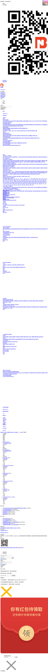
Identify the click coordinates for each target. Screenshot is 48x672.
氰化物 (15, 160)
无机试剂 (5, 238)
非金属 (9, 341)
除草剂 (29, 138)
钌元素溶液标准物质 (7, 443)
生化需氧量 (19, 164)
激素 (10, 306)
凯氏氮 (32, 164)
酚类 (15, 228)
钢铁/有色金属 (6, 190)
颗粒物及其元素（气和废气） (9, 166)
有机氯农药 (26, 172)
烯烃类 (15, 237)
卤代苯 (4, 336)
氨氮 (39, 164)
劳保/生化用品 (6, 350)
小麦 (17, 130)
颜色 (45, 156)
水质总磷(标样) (6, 520)
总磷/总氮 (11, 165)
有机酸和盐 (25, 300)
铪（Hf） (41, 180)
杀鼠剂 (7, 135)
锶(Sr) (39, 182)
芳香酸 (10, 336)
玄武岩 (11, 267)
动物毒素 (13, 128)
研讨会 (4, 418)
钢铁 (4, 211)
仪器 (4, 345)
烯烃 (6, 228)
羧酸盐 (27, 228)
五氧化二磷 (26, 187)
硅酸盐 (28, 161)
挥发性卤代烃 (38, 171)
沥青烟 (5, 188)
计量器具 (7, 344)
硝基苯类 (15, 172)
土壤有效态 (9, 264)
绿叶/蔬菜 (30, 130)
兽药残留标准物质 (6, 123)
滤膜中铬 (27, 167)
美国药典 (13, 304)
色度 (4, 156)
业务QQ (6, 530)
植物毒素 (24, 128)
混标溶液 (9, 160)
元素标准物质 (5, 232)
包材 (4, 352)
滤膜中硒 (23, 167)
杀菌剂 (20, 138)
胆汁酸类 (12, 300)
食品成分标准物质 (6, 141)
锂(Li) (18, 181)
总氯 (25, 160)
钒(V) (16, 183)
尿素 (42, 161)
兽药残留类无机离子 (35, 306)
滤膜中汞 (11, 167)
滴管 (10, 348)
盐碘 (36, 130)
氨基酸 (8, 142)
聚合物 (6, 341)
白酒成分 (15, 142)
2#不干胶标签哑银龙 (7, 519)
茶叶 (24, 130)
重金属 (4, 199)
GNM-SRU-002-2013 (7, 473)
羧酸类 (7, 336)
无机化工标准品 (6, 231)
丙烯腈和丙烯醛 (41, 172)
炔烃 (30, 228)
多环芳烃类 (14, 135)
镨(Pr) (8, 182)
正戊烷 (44, 191)
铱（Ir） (8, 181)
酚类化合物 (44, 171)
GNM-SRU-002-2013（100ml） (9, 496)
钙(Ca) (40, 178)
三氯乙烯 (34, 191)
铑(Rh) (19, 182)
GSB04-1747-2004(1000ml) (8, 465)
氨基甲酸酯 (16, 138)
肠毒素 (16, 128)
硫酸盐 (18, 160)
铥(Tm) (11, 183)
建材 (4, 268)
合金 (4, 208)
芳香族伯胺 (23, 135)
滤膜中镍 (6, 169)
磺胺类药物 (10, 124)
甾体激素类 (5, 124)
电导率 (6, 122)
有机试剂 (5, 236)
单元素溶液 (5, 178)
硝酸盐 (8, 161)
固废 (4, 176)
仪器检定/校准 (12, 373)
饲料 (22, 130)
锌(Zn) (27, 183)
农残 (32, 339)
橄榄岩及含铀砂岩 (19, 267)
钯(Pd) (6, 182)
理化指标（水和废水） (7, 155)
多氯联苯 (19, 135)
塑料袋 (12, 348)
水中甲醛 (2, 97)
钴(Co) (4, 180)
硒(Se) (30, 182)
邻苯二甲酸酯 (31, 336)
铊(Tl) (8, 183)
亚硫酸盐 (36, 161)
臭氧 (16, 187)
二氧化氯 (6, 158)
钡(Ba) (32, 178)
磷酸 (15, 188)
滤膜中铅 (15, 167)
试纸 (8, 348)
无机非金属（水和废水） (8, 159)
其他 (34, 339)
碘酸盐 (39, 161)
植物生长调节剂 (34, 138)
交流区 (4, 422)
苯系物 (34, 171)
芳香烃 (35, 228)
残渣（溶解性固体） (14, 156)
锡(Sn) (36, 182)
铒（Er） (19, 180)
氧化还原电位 (27, 156)
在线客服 (2, 109)
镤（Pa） (28, 184)
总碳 (29, 164)
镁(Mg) (23, 181)
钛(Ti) (6, 183)
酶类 (12, 306)
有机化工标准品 (6, 227)
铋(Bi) (37, 178)
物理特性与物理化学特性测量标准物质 (11, 371)
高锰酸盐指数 (13, 164)
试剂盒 (4, 131)
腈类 (41, 228)
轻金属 (4, 196)
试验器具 (11, 344)
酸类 (8, 237)
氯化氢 (35, 187)
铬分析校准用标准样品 (7, 510)
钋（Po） (8, 184)
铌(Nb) (35, 181)
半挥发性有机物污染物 (19, 171)
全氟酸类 (14, 336)
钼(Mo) (30, 181)
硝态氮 (4, 165)
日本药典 (16, 304)
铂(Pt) (11, 182)
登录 (4, 3)
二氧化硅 (25, 161)
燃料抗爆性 (9, 376)
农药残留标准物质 (6, 136)
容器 (4, 344)
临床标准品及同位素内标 (8, 299)
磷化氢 (41, 187)
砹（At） (12, 184)
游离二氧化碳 (38, 156)
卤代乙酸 (20, 161)
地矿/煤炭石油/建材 (7, 262)
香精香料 (22, 336)
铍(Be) (34, 178)
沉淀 (10, 194)
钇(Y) (21, 183)
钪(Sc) (28, 182)
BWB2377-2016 (6, 441)
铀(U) (14, 183)
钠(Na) (33, 181)
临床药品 (5, 298)
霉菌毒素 (5, 128)
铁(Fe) (25, 180)
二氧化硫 (5, 187)
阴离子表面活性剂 (44, 164)
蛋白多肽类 (30, 300)
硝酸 (13, 188)
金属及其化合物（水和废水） (9, 177)
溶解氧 (4, 164)
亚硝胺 (4, 135)
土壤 (4, 263)
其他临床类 (41, 300)
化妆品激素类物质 (18, 339)
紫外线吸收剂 (5, 339)
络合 (12, 194)
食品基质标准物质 (6, 129)
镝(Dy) (15, 180)
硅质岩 (8, 267)
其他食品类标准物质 (7, 134)
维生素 (11, 142)
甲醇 (23, 191)
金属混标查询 (3, 107)
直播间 (8, 527)
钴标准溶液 (5, 511)
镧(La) (15, 181)
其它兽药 (21, 125)
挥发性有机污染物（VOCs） (9, 171)
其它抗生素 (15, 124)
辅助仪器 (9, 346)
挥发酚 (28, 171)
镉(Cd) (43, 178)
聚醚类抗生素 (32, 124)
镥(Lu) (21, 181)
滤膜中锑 (31, 167)
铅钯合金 (9, 209)
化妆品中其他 (25, 339)
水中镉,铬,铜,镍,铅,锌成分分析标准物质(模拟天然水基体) (14, 508)
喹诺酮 (29, 339)
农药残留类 (28, 306)
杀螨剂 (26, 138)
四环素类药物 (26, 124)
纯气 (6, 176)
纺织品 (4, 335)
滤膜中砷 (19, 167)
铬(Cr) (7, 180)
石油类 (31, 171)
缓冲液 (6, 197)
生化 (6, 351)
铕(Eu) (22, 180)
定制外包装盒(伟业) (7, 523)
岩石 (4, 266)
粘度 (24, 372)
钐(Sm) (33, 182)
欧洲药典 (9, 304)
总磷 (35, 164)
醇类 (10, 237)
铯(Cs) (9, 180)
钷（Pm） (24, 184)
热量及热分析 (33, 372)
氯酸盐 (39, 160)
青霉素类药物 (38, 124)
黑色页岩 (5, 267)
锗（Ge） (37, 180)
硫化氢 (30, 187)
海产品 (19, 130)
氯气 (33, 187)
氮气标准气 (9, 176)
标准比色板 (38, 372)
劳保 (4, 351)
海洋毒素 (20, 128)
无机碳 (27, 164)
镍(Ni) (41, 181)
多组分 (7, 167)
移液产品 (5, 348)
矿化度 (19, 156)
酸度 (31, 156)
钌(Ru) (22, 182)
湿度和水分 (27, 372)
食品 (4, 118)
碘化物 (33, 160)
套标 (14, 145)
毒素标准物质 (5, 127)
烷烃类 (12, 237)
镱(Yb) (24, 183)
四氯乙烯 (38, 191)
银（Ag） (14, 178)
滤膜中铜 (42, 167)
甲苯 (15, 191)
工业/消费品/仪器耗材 (7, 334)
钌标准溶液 (5, 458)
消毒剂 (34, 135)
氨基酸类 (8, 300)
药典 (4, 303)
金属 (4, 341)
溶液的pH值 (5, 372)
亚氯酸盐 (32, 161)
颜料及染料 (26, 336)
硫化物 (12, 160)
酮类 (13, 228)
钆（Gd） (32, 180)
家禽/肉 (33, 130)
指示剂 (9, 197)
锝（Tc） (43, 183)
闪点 (22, 372)
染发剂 (37, 339)
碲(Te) (44, 182)
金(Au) (25, 178)
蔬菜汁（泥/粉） (8, 130)
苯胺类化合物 (10, 172)
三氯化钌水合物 (6, 489)
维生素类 (20, 300)
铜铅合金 (5, 209)
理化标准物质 (5, 119)
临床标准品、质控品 (7, 302)
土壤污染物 (14, 264)
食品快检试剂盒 (6, 133)
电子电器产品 (5, 340)
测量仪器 (5, 346)
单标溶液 (5, 160)
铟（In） (4, 181)
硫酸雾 (38, 187)
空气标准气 (14, 176)
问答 (4, 423)
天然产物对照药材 (6, 234)
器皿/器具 (5, 342)
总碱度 (33, 156)
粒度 (4, 122)
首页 (1, 527)
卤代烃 (32, 228)
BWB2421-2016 (6, 449)
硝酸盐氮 (12, 161)
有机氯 (7, 138)
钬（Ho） (45, 180)
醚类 (17, 228)
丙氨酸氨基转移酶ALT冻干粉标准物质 (11, 522)
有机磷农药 (31, 172)
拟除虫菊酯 (11, 138)
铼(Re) (16, 182)
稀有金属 (5, 194)
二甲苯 (17, 191)
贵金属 (4, 201)
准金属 (4, 206)
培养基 (16, 197)
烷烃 (4, 228)
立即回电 (13, 575)
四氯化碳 (30, 191)
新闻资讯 (5, 419)
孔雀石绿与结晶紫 (7, 125)
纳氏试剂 (2, 92)
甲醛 (25, 171)
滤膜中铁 (39, 167)
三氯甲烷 (26, 191)
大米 (15, 130)
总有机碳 (23, 164)
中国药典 (5, 304)
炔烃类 (32, 237)
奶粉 (13, 130)
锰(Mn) (27, 181)
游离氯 (22, 160)
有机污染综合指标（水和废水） (9, 163)
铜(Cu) (12, 180)
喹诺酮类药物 (20, 124)
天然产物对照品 (6, 233)
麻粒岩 (14, 267)
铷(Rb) (13, 182)
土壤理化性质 (19, 264)
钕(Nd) (38, 181)
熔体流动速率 (15, 372)
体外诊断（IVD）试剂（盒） (9, 305)
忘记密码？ (2, 565)
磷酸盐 (5, 161)
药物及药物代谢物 (22, 306)
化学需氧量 (8, 164)
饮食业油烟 (9, 188)
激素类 (4, 300)
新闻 (4, 421)
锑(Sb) (25, 182)
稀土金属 (5, 203)
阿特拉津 (36, 172)
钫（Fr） (16, 184)
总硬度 (42, 156)
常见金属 (5, 191)
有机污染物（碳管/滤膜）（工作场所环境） (12, 189)
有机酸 (24, 228)
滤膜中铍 (35, 167)
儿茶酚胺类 (16, 300)
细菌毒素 (9, 128)
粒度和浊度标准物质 (7, 375)
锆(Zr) (30, 183)
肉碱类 (34, 300)
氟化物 (30, 160)
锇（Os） (12, 181)
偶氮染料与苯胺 (38, 336)
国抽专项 (5, 145)
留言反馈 (2, 532)
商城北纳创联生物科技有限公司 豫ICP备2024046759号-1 (12, 547)
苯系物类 (5, 237)
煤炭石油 (5, 270)
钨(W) (19, 183)
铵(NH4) (33, 183)
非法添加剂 (5, 140)
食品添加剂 (5, 139)
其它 (11, 122)
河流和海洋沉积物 (6, 272)
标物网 (1, 432)
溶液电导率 (10, 372)
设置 (16, 657)
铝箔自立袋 (5, 518)
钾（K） (28, 178)
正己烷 (41, 191)
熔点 (20, 372)
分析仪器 (13, 346)
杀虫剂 (23, 138)
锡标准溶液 (5, 514)
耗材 (4, 347)
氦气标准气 (19, 176)
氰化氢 (22, 187)
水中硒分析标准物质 (7, 509)
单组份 (4, 167)
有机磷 (4, 138)
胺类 (45, 228)
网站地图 (5, 81)
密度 (9, 122)
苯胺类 (10, 135)
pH (8, 156)
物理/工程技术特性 (7, 370)
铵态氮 (7, 165)
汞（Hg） (37, 183)
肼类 (43, 228)
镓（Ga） (28, 180)
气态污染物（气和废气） (8, 186)
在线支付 (5, 80)
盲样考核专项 (9, 145)
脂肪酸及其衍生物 (21, 142)
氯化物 (27, 160)
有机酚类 (18, 336)
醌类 (8, 228)
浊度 (7, 156)
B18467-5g (5, 488)
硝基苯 (38, 228)
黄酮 (6, 142)
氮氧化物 (9, 187)
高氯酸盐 (43, 160)
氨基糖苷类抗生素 (15, 125)
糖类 (4, 142)
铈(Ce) (46, 178)
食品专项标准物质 (6, 144)
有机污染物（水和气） (7, 170)
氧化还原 (7, 194)
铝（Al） (18, 178)
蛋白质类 (5, 306)
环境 (4, 154)
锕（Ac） (32, 184)
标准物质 (4, 527)
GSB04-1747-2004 (6, 457)
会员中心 (6, 532)
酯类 (22, 228)
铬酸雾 (44, 187)
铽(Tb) (41, 182)
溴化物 (36, 160)
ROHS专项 (13, 341)
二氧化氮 (13, 187)
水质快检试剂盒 (6, 199)
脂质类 (37, 300)
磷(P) (44, 181)
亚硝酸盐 (16, 161)
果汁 (4, 130)
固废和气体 (5, 175)
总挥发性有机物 (9, 191)
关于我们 (18, 527)
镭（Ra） (20, 184)
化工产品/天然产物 (7, 226)
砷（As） (22, 178)
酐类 (20, 228)
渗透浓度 (7, 373)
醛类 (10, 228)
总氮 (37, 164)
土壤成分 (5, 264)
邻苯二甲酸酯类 (29, 135)
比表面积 (42, 372)
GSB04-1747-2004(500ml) (8, 481)
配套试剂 (16, 145)
